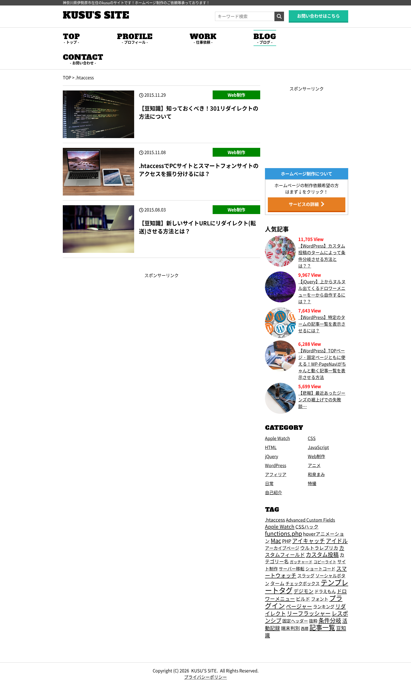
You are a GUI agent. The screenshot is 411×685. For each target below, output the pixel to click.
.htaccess (275, 519)
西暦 (304, 628)
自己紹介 (273, 492)
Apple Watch (277, 438)
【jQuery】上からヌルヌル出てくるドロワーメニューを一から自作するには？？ (322, 291)
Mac (276, 540)
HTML (271, 447)
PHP (286, 540)
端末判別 (290, 628)
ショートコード (320, 568)
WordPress (275, 465)
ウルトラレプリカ (319, 547)
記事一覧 (322, 627)
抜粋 (313, 621)
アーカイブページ (282, 548)
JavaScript (318, 447)
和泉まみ (316, 474)
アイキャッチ (308, 541)
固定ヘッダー (295, 621)
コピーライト (324, 562)
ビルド (303, 598)
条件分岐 (329, 620)
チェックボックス (302, 583)
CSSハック (306, 526)
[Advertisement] (161, 312)
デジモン (303, 591)
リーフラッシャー (309, 613)
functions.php (283, 533)
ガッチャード (301, 562)
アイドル (337, 541)
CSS (312, 438)
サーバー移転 (291, 568)
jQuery (271, 456)
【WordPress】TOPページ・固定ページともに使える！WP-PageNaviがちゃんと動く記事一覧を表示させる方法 (322, 363)
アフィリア (275, 474)
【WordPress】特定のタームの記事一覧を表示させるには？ (321, 324)
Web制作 (236, 95)
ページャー (299, 606)
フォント (319, 599)
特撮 (312, 483)
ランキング (323, 606)
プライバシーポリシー (205, 677)
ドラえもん (325, 591)
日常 (269, 483)
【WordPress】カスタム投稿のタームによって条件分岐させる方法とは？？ (321, 256)
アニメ (314, 465)
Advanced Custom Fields (310, 520)
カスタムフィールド (304, 551)
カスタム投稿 (322, 554)
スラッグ (305, 575)
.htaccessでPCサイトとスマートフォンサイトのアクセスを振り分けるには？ (199, 169)
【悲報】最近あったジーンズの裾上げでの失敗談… (321, 399)
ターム (277, 583)
